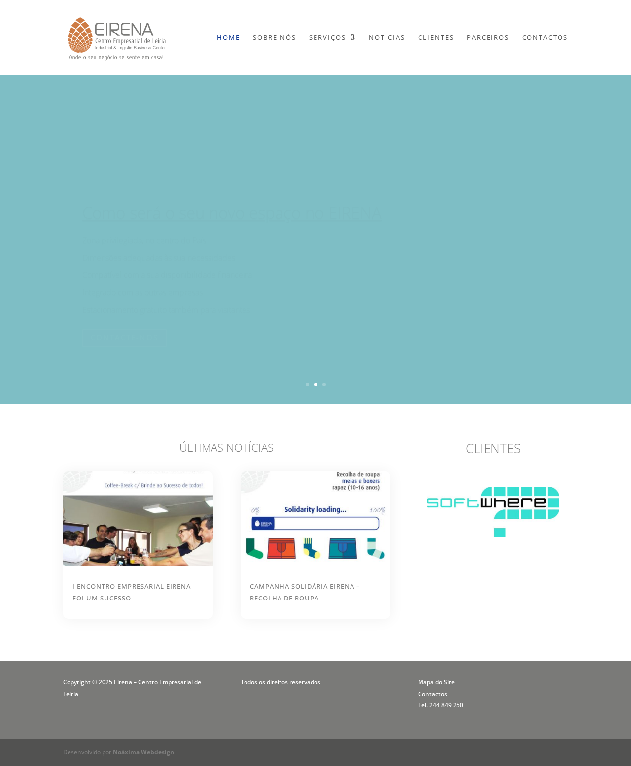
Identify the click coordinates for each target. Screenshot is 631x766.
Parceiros (488, 38)
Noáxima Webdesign (143, 752)
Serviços (327, 38)
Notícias (387, 38)
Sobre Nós (274, 38)
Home (228, 38)
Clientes (436, 38)
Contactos (545, 38)
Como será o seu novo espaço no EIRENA (232, 188)
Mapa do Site (436, 682)
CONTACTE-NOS (124, 313)
